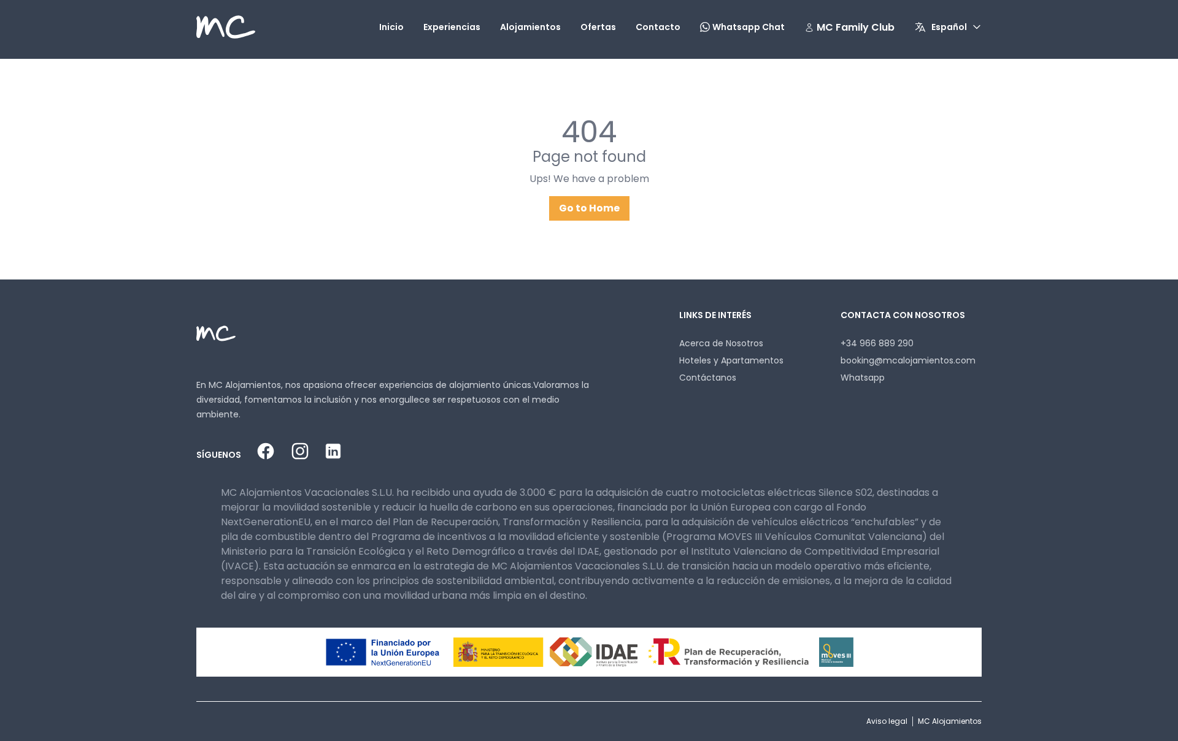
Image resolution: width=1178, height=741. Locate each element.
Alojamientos (530, 27)
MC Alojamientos (950, 721)
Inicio (391, 27)
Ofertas (598, 27)
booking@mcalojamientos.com (908, 360)
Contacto (658, 27)
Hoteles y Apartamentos (731, 360)
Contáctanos (707, 377)
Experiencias (451, 27)
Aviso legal (886, 721)
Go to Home (589, 208)
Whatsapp (863, 377)
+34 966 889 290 (877, 343)
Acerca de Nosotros (721, 343)
